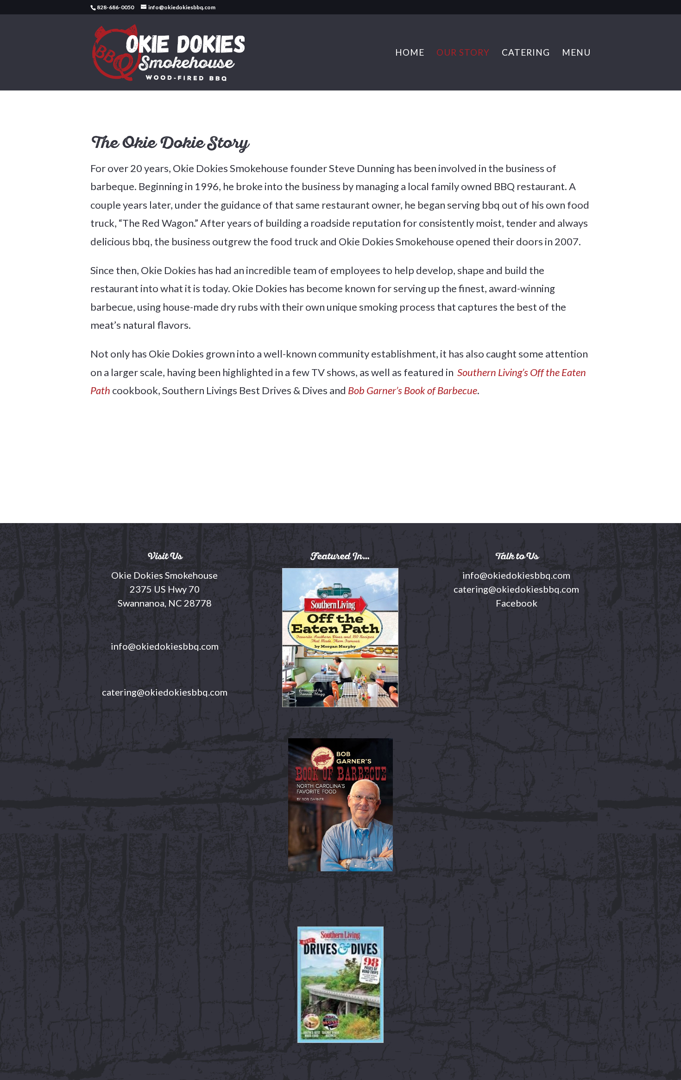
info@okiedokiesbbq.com (516, 575)
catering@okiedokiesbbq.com (516, 588)
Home (409, 53)
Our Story (463, 53)
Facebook (516, 602)
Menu (576, 53)
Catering (526, 53)
